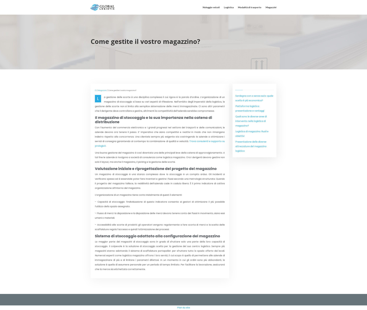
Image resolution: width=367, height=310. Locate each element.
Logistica (229, 7)
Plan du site (183, 307)
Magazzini (271, 7)
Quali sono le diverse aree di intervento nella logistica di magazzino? (251, 121)
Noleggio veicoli (211, 7)
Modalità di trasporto (249, 7)
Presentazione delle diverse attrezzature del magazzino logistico (251, 146)
